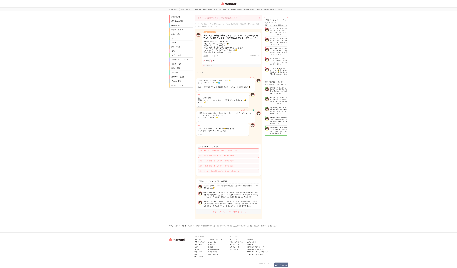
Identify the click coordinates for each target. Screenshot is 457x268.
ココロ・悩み (176, 64)
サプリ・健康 (176, 55)
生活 (214, 61)
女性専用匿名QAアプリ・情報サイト (229, 5)
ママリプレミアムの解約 (255, 254)
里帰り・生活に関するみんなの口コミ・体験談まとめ (216, 166)
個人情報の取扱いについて (255, 247)
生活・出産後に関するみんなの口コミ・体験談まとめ (216, 155)
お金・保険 (175, 34)
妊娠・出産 (175, 25)
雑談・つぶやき (177, 85)
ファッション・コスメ (179, 60)
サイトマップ (233, 249)
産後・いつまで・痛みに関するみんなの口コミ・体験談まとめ (219, 171)
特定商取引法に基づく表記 (255, 249)
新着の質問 (175, 17)
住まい (173, 38)
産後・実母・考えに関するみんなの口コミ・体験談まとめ (218, 150)
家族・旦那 (175, 68)
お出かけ (174, 72)
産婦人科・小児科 (178, 77)
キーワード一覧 (234, 244)
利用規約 (250, 244)
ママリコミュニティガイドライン (258, 252)
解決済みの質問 (177, 21)
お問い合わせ (251, 242)
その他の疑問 (176, 81)
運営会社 (250, 239)
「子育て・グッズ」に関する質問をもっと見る (228, 212)
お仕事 (173, 42)
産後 (207, 61)
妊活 (173, 51)
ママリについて (234, 239)
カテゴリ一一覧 (234, 247)
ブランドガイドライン (236, 242)
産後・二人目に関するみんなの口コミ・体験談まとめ (216, 161)
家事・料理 (175, 47)
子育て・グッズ (177, 30)
